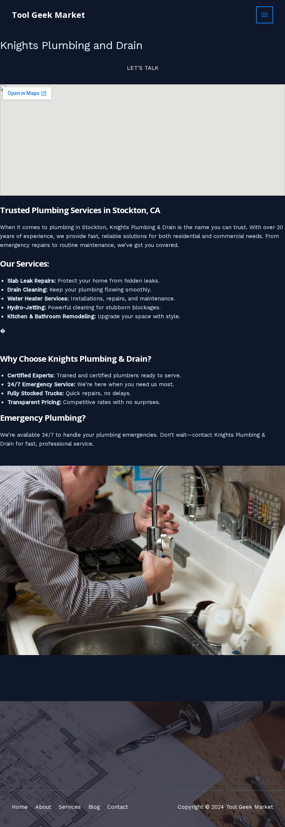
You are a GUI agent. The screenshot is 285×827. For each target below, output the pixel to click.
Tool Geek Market (48, 14)
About (43, 807)
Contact (117, 807)
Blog (94, 807)
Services (70, 807)
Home (20, 807)
